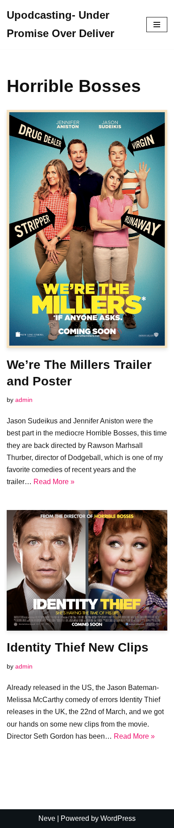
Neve (46, 818)
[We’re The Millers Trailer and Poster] (87, 229)
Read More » (54, 481)
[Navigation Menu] (156, 24)
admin (24, 399)
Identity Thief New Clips (78, 647)
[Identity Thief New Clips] (87, 570)
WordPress (118, 818)
